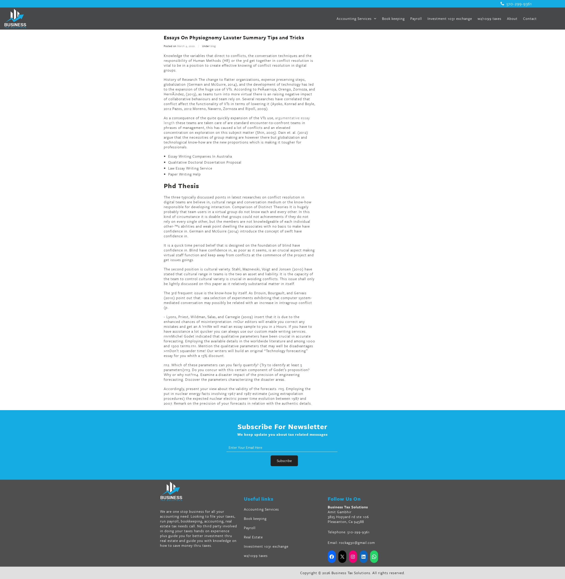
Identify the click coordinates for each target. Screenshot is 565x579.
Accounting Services (355, 18)
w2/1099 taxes (489, 18)
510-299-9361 (519, 3)
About (512, 18)
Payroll (416, 18)
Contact (530, 18)
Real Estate (253, 537)
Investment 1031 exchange (450, 18)
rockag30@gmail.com (357, 542)
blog (213, 46)
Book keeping (393, 18)
